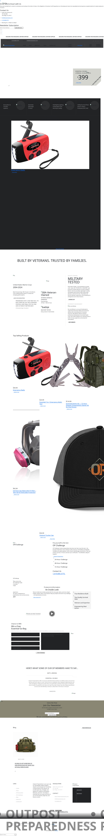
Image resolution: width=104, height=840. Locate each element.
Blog (45, 45)
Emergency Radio (18, 170)
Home (24, 45)
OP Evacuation (19, 792)
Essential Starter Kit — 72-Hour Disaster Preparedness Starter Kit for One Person (77, 405)
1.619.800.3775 (5, 20)
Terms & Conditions (86, 822)
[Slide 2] (50, 694)
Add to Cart (16, 392)
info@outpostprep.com (7, 17)
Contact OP (52, 45)
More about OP (37, 597)
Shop (30, 45)
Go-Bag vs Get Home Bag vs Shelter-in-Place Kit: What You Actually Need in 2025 (24, 765)
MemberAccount (98, 45)
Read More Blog (86, 728)
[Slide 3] (52, 694)
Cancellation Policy (86, 826)
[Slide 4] (54, 694)
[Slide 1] (48, 694)
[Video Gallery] (13, 579)
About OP (37, 45)
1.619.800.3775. (59, 573)
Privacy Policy (88, 824)
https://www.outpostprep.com (62, 796)
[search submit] (15, 834)
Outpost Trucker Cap (46, 535)
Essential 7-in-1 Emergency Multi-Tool (50, 403)
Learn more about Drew (19, 298)
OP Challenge (19, 795)
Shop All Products (60, 248)
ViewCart (90, 45)
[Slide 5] (56, 694)
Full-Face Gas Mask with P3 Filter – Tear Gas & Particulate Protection (24, 491)
